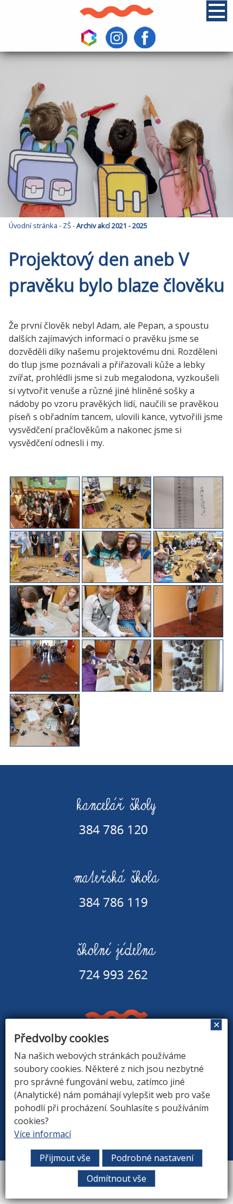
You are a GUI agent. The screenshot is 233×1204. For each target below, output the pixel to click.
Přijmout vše (65, 1158)
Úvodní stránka (33, 225)
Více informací (42, 1134)
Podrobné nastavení (152, 1158)
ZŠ (67, 225)
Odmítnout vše (116, 1178)
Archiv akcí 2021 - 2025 (111, 225)
